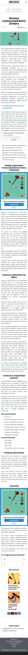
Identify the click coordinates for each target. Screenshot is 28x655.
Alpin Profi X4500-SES (15, 477)
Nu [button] (14, 564)
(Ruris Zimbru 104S (19, 405)
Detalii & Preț (14, 204)
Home (8, 9)
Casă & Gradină (16, 9)
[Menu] (2, 2)
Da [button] (14, 559)
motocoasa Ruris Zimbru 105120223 (12, 124)
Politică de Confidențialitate (14, 641)
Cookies (14, 645)
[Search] (22, 2)
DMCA (14, 646)
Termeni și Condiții (14, 643)
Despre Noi (14, 639)
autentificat (14, 628)
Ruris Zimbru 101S (18, 367)
